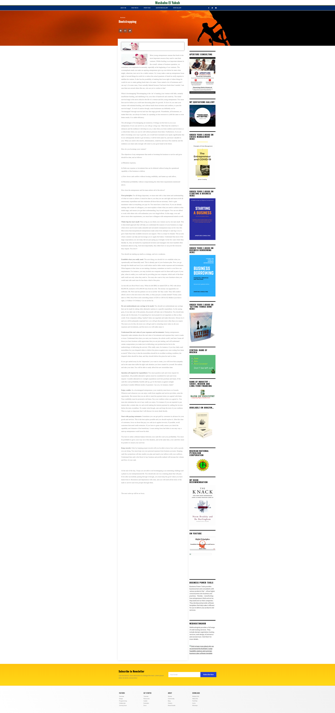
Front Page (147, 7)
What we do (134, 7)
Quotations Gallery (162, 7)
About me (123, 7)
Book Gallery (177, 7)
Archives (122, 17)
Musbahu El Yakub (167, 2)
